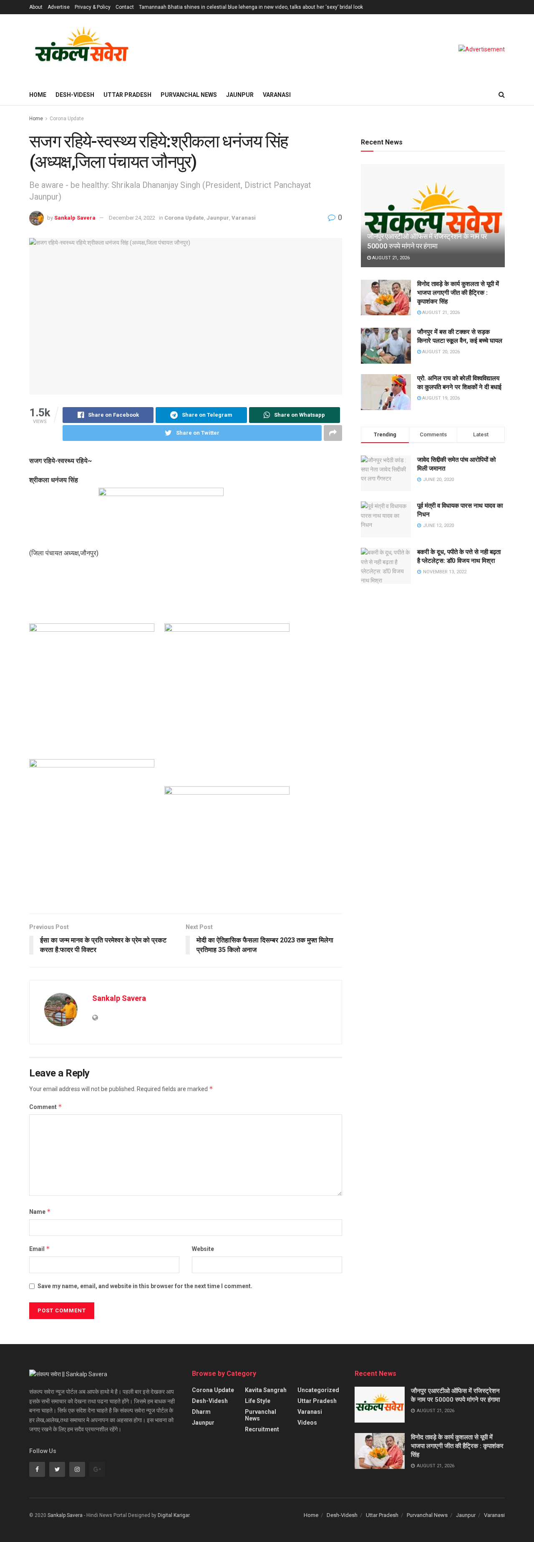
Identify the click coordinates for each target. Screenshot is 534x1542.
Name (40, 1211)
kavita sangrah (266, 1390)
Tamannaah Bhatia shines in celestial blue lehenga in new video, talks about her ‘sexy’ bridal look (251, 7)
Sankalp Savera (75, 218)
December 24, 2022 (132, 218)
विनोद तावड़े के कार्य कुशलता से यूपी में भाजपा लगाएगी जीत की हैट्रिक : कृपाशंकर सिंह (458, 292)
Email (39, 1249)
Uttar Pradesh (127, 94)
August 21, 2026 (390, 258)
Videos (307, 1422)
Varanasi (277, 94)
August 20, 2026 (440, 351)
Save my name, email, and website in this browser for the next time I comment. (145, 1286)
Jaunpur (240, 94)
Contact (125, 7)
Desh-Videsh (74, 94)
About (36, 7)
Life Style (257, 1401)
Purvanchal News (189, 94)
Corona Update (67, 119)
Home (37, 94)
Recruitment (262, 1429)
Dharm (201, 1411)
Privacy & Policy (93, 7)
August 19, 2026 (440, 398)
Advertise (59, 7)
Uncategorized (318, 1390)
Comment (45, 1107)
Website (203, 1249)
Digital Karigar (173, 1515)
